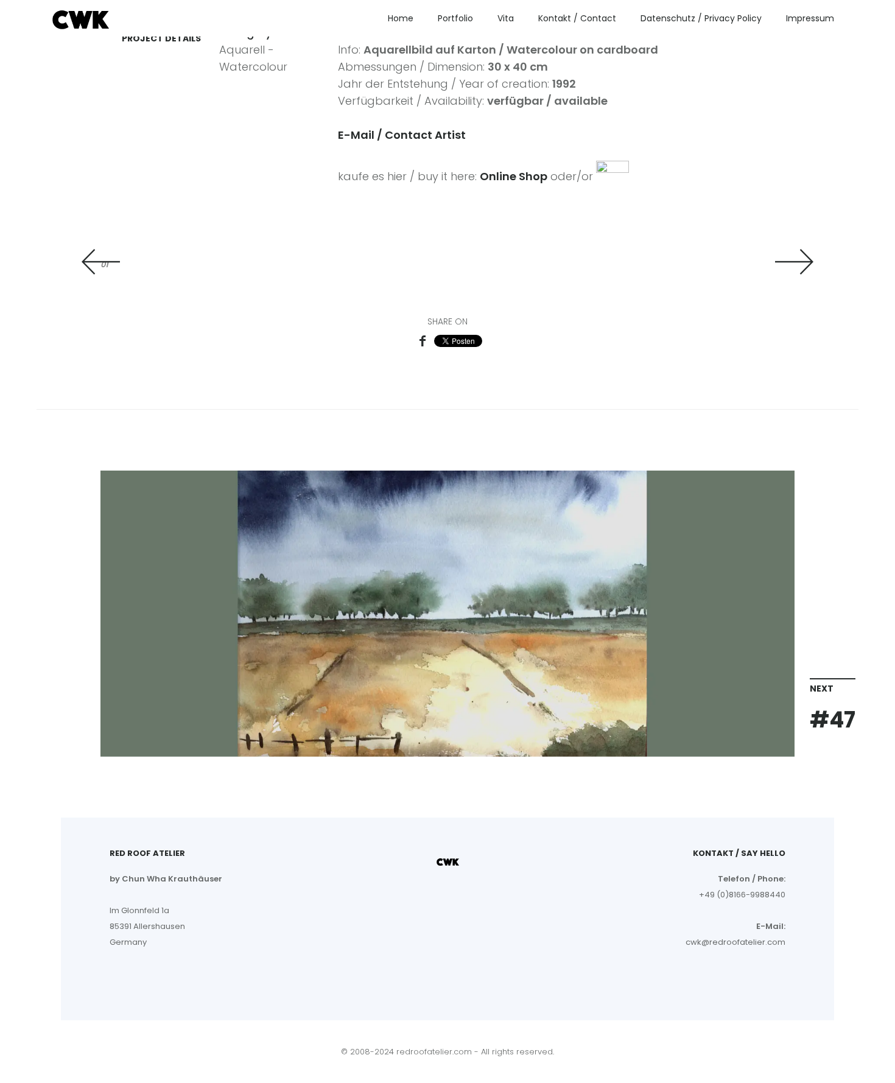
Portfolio (455, 18)
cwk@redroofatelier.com (735, 942)
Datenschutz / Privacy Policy (701, 18)
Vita (505, 18)
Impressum (810, 18)
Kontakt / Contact (577, 18)
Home (400, 18)
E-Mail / (361, 134)
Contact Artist (425, 134)
